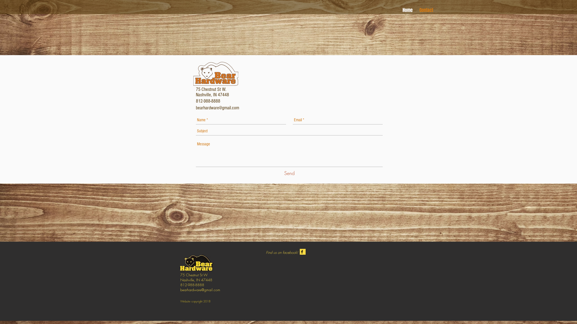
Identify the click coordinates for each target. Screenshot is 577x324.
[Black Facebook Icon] (302, 252)
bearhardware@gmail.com (217, 108)
